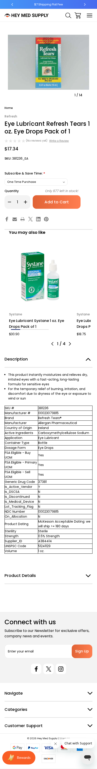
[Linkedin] (38, 219)
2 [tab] (25, 329)
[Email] (14, 219)
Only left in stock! (61, 191)
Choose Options (40, 302)
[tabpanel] (40, 291)
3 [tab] (34, 329)
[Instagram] (61, 669)
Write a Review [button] (59, 141)
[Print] (22, 219)
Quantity (12, 191)
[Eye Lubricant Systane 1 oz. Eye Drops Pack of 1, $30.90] (40, 277)
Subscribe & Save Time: (25, 173)
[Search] (68, 15)
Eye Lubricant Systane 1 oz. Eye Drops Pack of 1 (36, 323)
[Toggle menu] (89, 15)
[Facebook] (7, 219)
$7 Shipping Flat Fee (48, 4)
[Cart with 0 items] (77, 15)
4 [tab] (44, 329)
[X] (30, 219)
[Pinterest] (46, 219)
